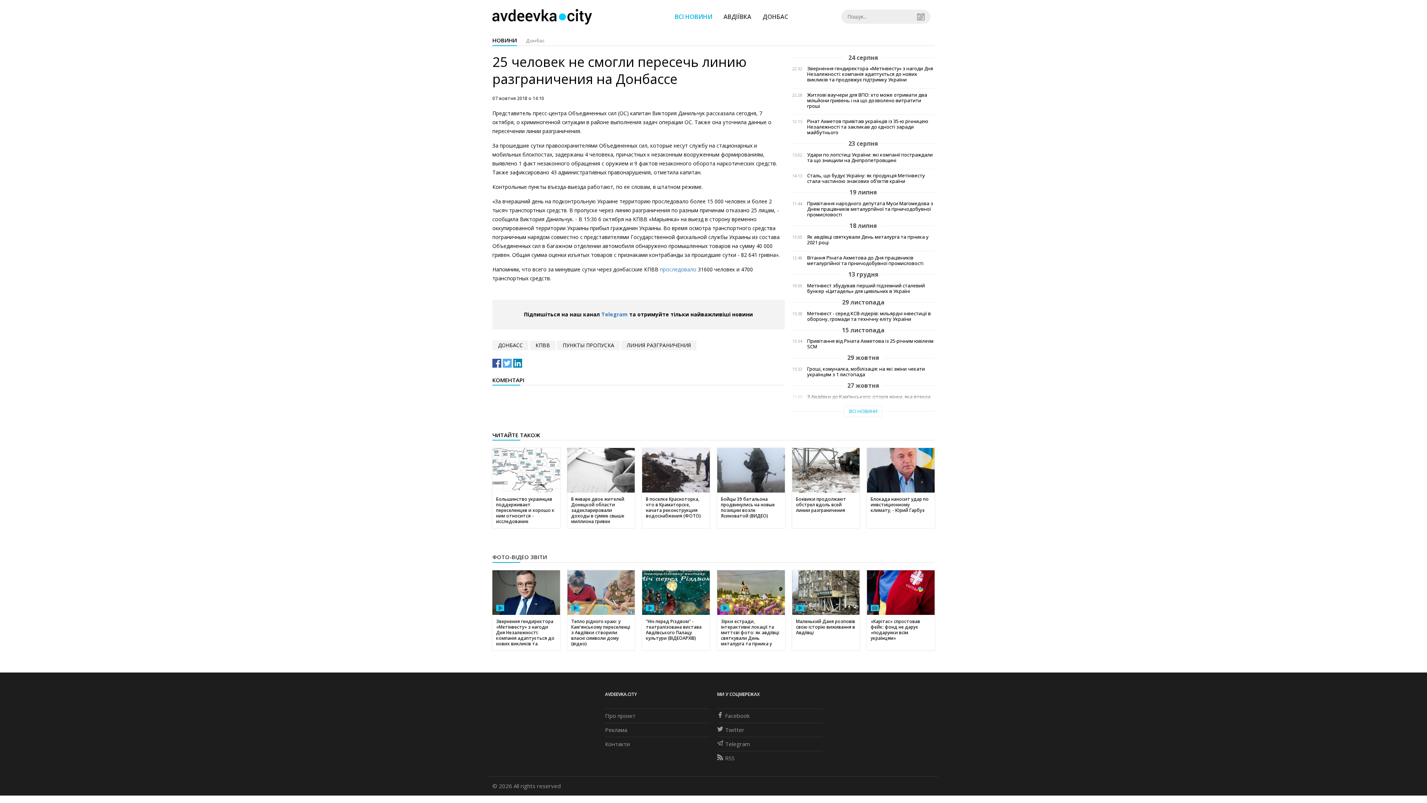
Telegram (614, 314)
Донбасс (510, 345)
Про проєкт (620, 715)
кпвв (542, 345)
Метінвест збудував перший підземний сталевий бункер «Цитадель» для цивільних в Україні (866, 288)
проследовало (678, 269)
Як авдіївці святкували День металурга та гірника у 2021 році (868, 239)
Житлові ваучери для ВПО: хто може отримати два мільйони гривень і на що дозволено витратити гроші (867, 100)
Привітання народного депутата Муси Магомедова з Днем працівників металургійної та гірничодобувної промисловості (870, 209)
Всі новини (693, 17)
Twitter (734, 729)
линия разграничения (659, 345)
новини (504, 40)
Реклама (616, 729)
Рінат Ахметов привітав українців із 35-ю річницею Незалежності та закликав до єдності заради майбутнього (867, 127)
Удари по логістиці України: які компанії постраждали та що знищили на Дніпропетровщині (870, 157)
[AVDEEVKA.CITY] (542, 16)
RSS (730, 758)
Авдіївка (737, 17)
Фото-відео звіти (519, 557)
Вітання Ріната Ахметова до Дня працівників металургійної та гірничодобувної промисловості (865, 260)
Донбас (775, 17)
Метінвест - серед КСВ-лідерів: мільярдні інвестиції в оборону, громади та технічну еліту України (869, 316)
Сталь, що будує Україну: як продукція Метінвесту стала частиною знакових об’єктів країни (866, 178)
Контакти (617, 744)
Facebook (737, 715)
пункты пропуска (588, 345)
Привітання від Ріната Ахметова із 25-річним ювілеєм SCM (870, 343)
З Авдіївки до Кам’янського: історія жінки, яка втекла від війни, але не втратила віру (869, 399)
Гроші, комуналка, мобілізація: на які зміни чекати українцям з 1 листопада (866, 371)
